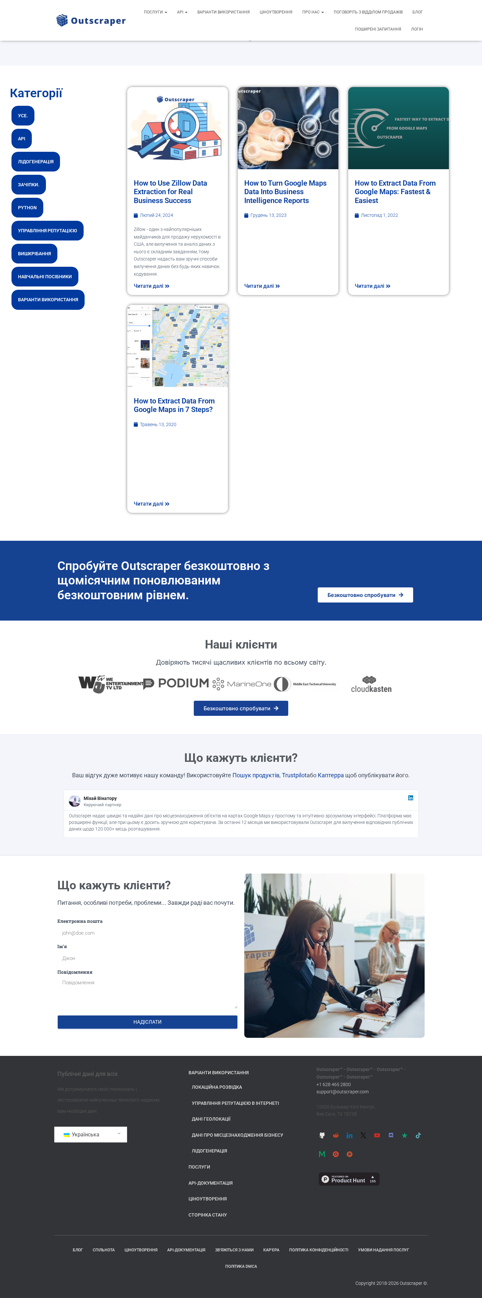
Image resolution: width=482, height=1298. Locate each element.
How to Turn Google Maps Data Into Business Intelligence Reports (285, 192)
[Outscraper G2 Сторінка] (335, 1154)
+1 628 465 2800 (333, 1084)
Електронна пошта (80, 921)
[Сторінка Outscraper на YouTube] (377, 1135)
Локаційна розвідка (217, 1087)
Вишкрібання (34, 253)
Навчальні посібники (45, 276)
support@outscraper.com (342, 1091)
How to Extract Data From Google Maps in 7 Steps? (174, 405)
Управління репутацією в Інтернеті (235, 1103)
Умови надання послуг (383, 1250)
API (180, 12)
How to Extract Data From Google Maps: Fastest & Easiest (395, 192)
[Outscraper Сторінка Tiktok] (418, 1135)
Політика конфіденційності (318, 1250)
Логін (417, 29)
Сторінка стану (208, 1215)
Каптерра (331, 775)
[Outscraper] (91, 20)
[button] (165, 12)
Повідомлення (74, 972)
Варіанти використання (223, 12)
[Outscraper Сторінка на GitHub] (322, 1135)
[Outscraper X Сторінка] (363, 1135)
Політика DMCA (241, 1266)
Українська (84, 1134)
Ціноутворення (276, 12)
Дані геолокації (211, 1119)
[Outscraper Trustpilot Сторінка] (404, 1135)
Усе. (23, 115)
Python (27, 207)
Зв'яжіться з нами (234, 1250)
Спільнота (104, 1250)
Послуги (154, 12)
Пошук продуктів (255, 775)
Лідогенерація (35, 161)
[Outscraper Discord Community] (390, 1135)
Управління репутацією (47, 230)
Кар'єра (271, 1250)
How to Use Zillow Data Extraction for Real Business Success (170, 192)
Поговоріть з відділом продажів (368, 12)
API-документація (211, 1183)
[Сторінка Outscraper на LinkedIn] (349, 1135)
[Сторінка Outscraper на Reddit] (335, 1135)
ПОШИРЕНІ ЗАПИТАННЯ (378, 29)
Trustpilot (294, 775)
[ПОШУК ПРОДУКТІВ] (349, 1154)
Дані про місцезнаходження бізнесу (237, 1135)
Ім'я (62, 946)
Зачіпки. (28, 184)
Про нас (311, 12)
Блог (417, 12)
